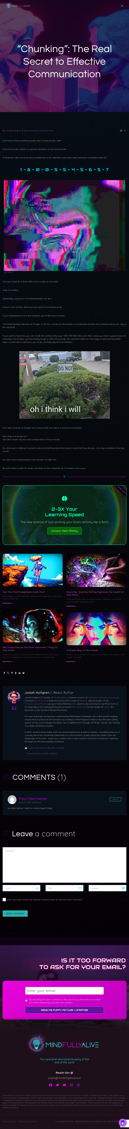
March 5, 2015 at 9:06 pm (30, 802)
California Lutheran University (102, 697)
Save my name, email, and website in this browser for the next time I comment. (45, 899)
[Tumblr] (16, 673)
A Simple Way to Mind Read (82, 650)
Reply (115, 799)
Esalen (106, 707)
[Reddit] (23, 673)
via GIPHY (8, 272)
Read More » (8, 603)
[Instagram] (71, 1085)
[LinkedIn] (20, 673)
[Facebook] (4, 673)
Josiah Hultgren (13, 130)
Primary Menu (122, 6)
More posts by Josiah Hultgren (42, 753)
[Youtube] (64, 1085)
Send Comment (15, 913)
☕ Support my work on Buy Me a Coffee (44, 748)
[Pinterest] (12, 673)
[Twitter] (8, 673)
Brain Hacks (29, 130)
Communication (45, 130)
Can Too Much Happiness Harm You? (24, 592)
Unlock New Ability (64, 530)
